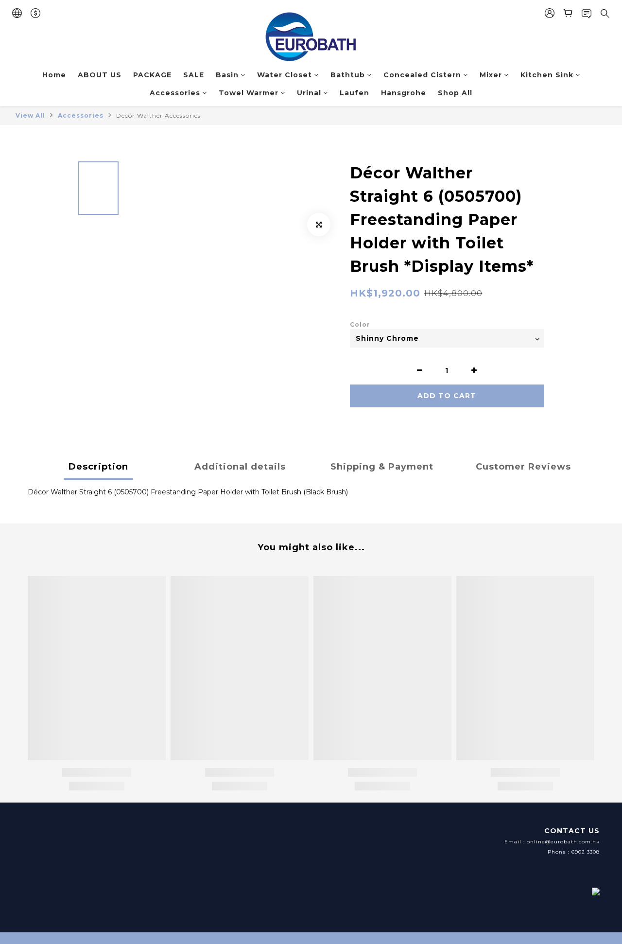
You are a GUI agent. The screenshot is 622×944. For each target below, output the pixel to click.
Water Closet (284, 74)
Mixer (491, 74)
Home (54, 74)
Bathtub (347, 74)
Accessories (175, 92)
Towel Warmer (248, 92)
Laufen (354, 92)
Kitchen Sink (546, 74)
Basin (227, 74)
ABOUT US (99, 74)
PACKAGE (152, 74)
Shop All (455, 92)
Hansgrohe (403, 92)
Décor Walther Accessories (158, 115)
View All (30, 115)
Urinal (309, 92)
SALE (193, 74)
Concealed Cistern (422, 74)
